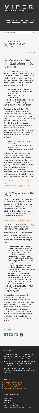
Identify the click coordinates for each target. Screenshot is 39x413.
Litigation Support (10, 386)
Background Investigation (13, 383)
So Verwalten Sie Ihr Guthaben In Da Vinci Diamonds (15, 44)
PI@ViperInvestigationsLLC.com (20, 408)
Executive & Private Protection (15, 388)
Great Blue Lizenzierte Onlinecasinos (17, 220)
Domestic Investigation (12, 385)
